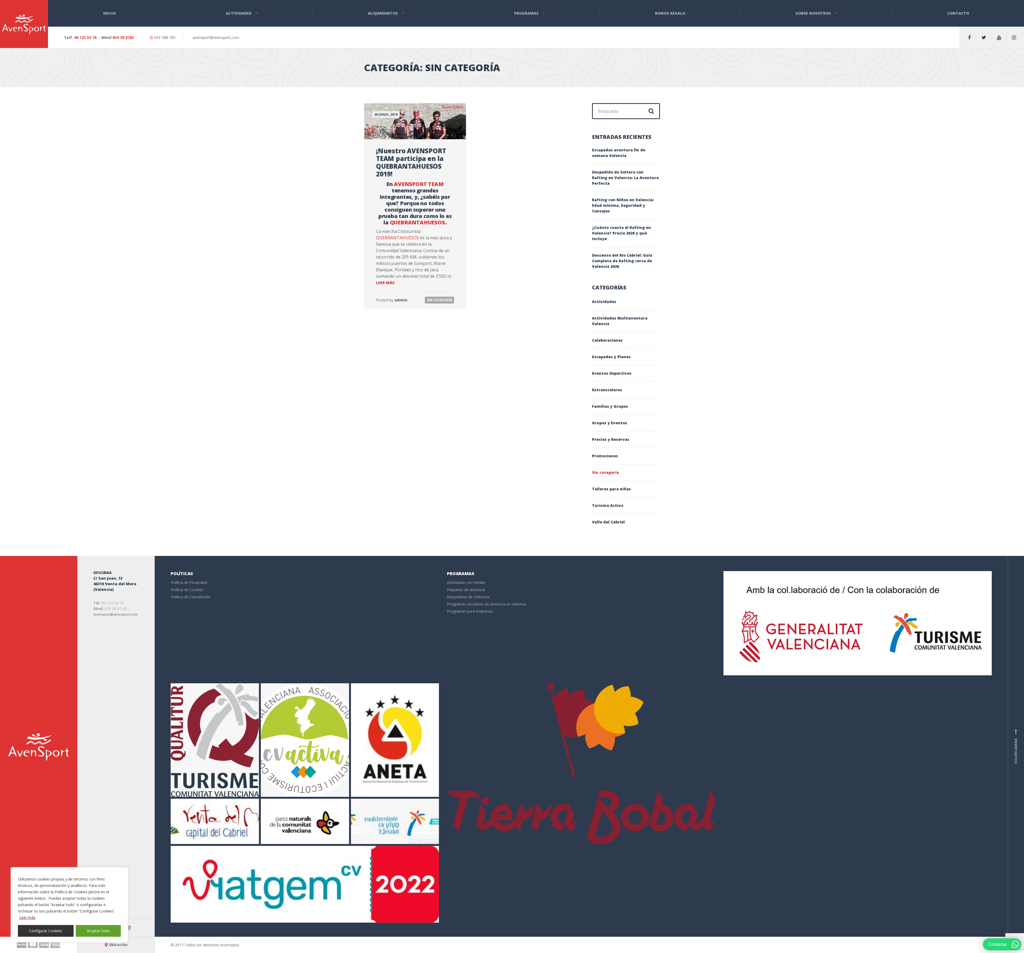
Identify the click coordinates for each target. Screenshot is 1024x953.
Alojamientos (383, 13)
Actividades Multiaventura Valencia (619, 321)
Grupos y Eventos (609, 422)
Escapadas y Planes (611, 356)
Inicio (109, 13)
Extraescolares (607, 389)
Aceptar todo (98, 930)
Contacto (958, 13)
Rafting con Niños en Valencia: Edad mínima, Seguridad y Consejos (623, 205)
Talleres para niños (611, 488)
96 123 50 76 (85, 37)
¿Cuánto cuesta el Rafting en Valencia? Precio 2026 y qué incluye (621, 233)
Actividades (238, 13)
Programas (526, 13)
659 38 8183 (123, 37)
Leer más (27, 917)
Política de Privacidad (189, 582)
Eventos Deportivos (611, 373)
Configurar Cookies (45, 930)
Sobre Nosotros (813, 13)
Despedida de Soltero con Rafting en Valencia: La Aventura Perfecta (625, 177)
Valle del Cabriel (608, 521)
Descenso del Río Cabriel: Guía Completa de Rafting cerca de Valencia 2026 (622, 261)
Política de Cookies (187, 589)
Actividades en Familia (466, 582)
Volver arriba (1016, 746)
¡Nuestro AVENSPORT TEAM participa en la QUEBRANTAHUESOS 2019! (411, 162)
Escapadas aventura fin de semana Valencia (618, 152)
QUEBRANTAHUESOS (417, 222)
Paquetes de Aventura (466, 589)
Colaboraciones (607, 340)
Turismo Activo (607, 505)
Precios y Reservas (610, 439)
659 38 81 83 (116, 608)
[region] (69, 904)
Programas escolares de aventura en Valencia (486, 604)
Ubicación (118, 944)
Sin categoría (439, 300)
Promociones (605, 455)
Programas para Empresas (470, 611)
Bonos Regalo (670, 13)
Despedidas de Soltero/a (468, 596)
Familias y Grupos (610, 406)
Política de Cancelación (190, 596)
